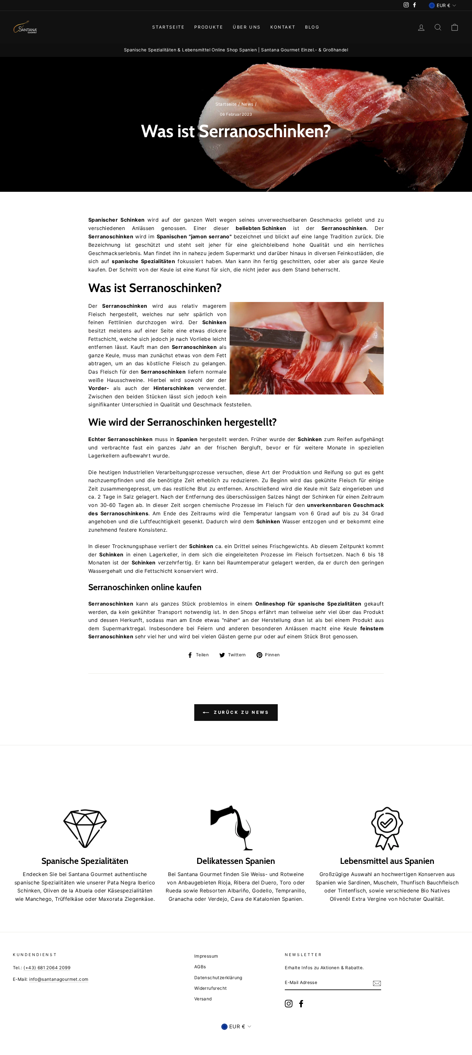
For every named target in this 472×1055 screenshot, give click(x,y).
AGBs (200, 966)
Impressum (206, 956)
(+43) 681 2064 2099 (46, 967)
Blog (312, 27)
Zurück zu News (241, 712)
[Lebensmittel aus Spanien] (387, 809)
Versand (203, 998)
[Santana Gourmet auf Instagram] (289, 1003)
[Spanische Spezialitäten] (85, 809)
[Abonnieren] (377, 983)
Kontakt (282, 27)
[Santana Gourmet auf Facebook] (301, 1003)
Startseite (168, 27)
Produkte (208, 27)
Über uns (247, 27)
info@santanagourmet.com (58, 979)
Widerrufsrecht (210, 988)
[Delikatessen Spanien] (236, 809)
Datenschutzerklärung (218, 977)
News (247, 104)
